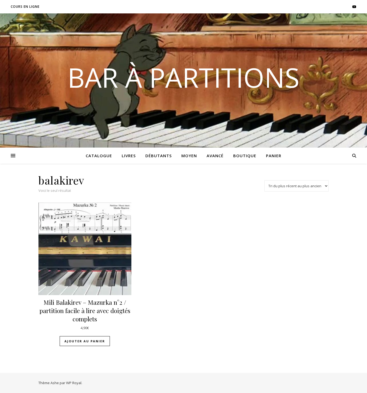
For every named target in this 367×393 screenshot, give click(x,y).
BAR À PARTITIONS (183, 77)
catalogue (99, 155)
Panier (273, 155)
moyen (189, 155)
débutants (158, 155)
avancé (215, 155)
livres (129, 155)
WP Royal (73, 382)
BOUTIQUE (244, 155)
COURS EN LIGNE (25, 6)
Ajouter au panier (84, 341)
